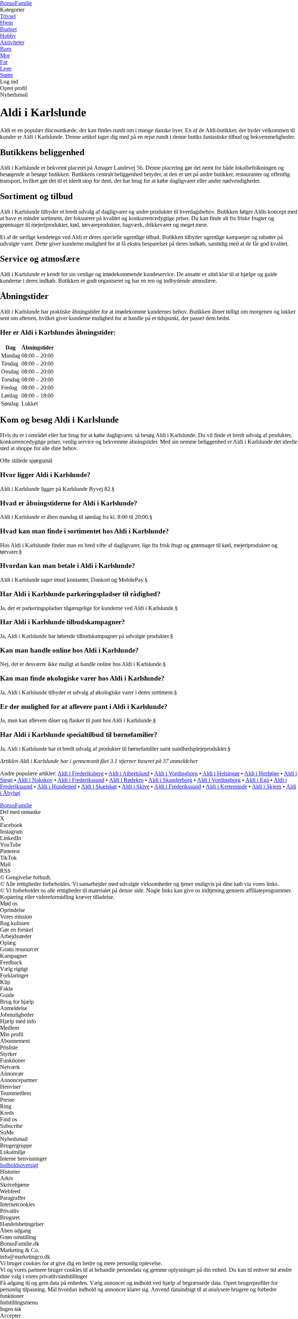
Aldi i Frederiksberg (80, 773)
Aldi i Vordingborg (176, 773)
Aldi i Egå (257, 780)
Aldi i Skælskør (99, 786)
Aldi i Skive (135, 786)
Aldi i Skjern (266, 786)
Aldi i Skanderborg (170, 780)
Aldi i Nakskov (35, 780)
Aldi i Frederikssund (80, 780)
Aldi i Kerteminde (226, 786)
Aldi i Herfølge (261, 773)
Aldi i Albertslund (128, 773)
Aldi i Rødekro (126, 780)
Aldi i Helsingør (220, 773)
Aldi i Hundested (56, 786)
